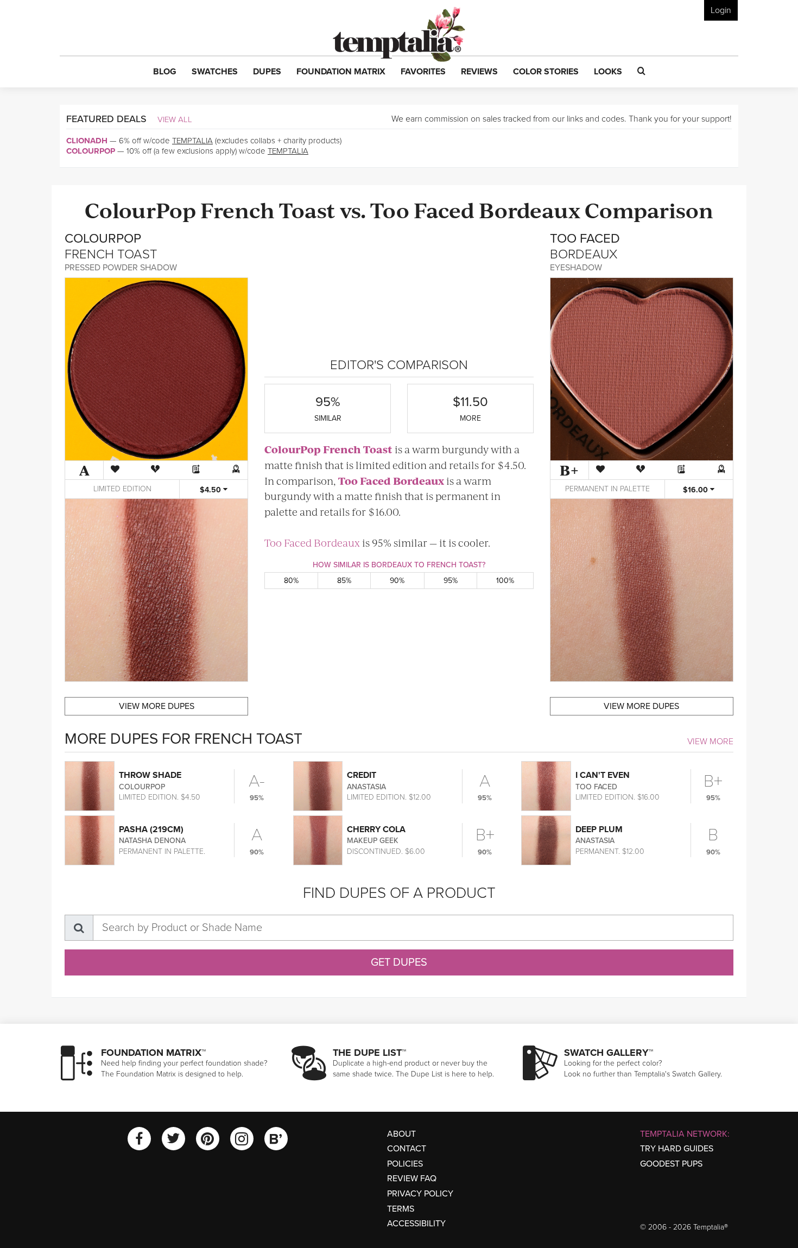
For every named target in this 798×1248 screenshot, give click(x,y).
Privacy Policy (420, 1193)
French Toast (267, 209)
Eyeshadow (576, 267)
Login (721, 10)
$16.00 (696, 490)
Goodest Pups (671, 1163)
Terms (400, 1208)
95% (451, 580)
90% (397, 580)
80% (291, 580)
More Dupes (156, 706)
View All (174, 119)
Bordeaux (529, 209)
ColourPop (90, 151)
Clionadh (86, 140)
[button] (165, 72)
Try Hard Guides (676, 1148)
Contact (406, 1148)
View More (710, 741)
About (401, 1134)
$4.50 (211, 490)
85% (344, 580)
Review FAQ (411, 1178)
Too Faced (422, 209)
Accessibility (416, 1223)
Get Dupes (399, 962)
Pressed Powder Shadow (121, 267)
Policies (405, 1163)
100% (505, 580)
